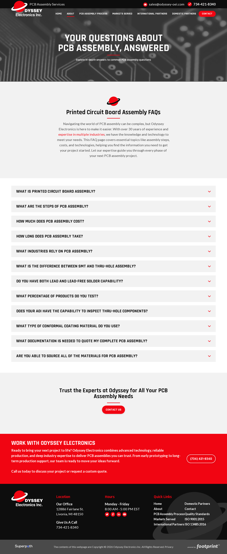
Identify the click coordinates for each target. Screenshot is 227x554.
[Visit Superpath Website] (23, 547)
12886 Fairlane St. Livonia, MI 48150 (70, 511)
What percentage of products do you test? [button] (57, 296)
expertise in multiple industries (81, 134)
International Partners (169, 524)
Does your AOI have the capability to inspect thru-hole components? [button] (82, 311)
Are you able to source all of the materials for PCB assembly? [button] (76, 356)
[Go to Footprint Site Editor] (203, 547)
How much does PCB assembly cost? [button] (50, 221)
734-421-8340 (204, 4)
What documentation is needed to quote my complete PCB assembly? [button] (81, 341)
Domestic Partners (197, 503)
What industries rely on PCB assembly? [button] (54, 251)
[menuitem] (58, 14)
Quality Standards (197, 514)
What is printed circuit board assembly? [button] (55, 191)
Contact (190, 509)
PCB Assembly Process (169, 514)
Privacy (169, 546)
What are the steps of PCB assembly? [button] (52, 206)
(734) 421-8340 (201, 459)
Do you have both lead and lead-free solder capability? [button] (69, 281)
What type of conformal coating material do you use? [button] (68, 326)
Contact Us (113, 410)
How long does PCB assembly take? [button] (49, 236)
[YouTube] (124, 514)
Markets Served (164, 519)
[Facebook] (113, 514)
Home (158, 503)
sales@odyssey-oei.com (166, 4)
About (158, 509)
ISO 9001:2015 (194, 519)
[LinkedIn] (119, 514)
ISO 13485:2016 (195, 524)
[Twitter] (107, 514)
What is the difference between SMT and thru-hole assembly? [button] (76, 266)
